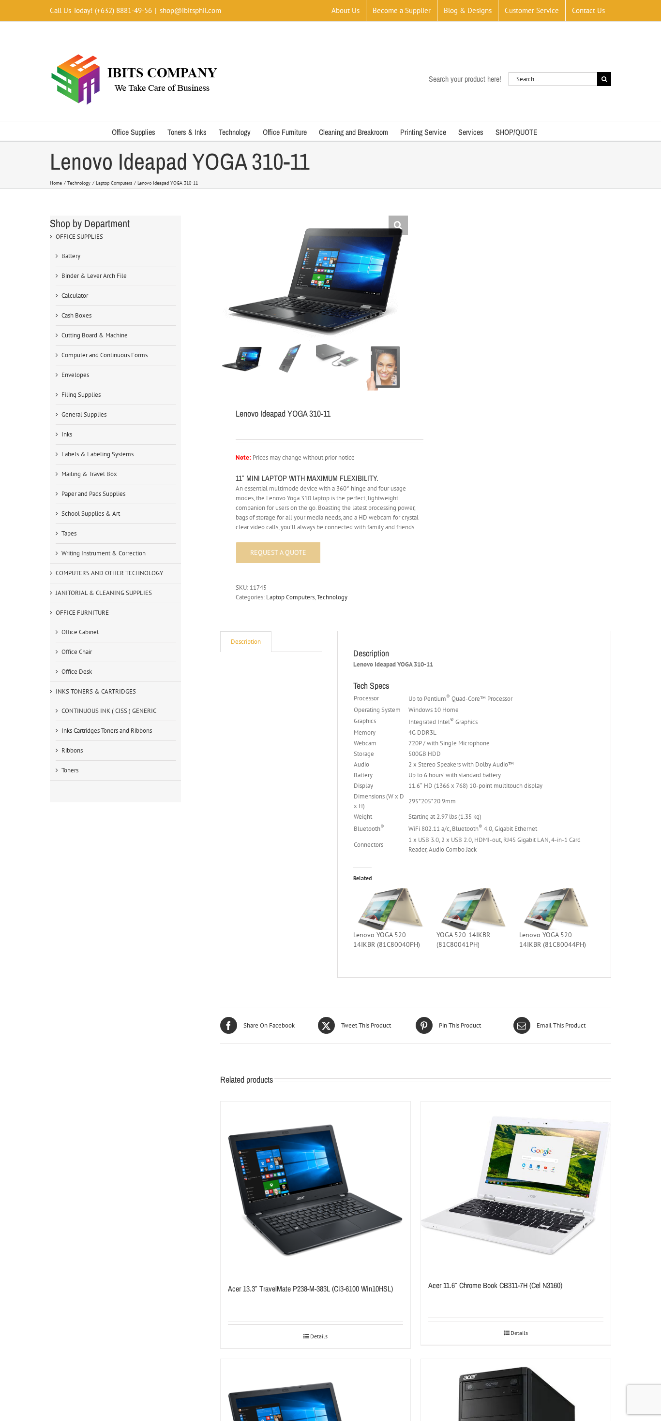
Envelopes (75, 375)
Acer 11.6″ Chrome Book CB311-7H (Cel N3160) (495, 1285)
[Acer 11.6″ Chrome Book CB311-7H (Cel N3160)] (516, 1186)
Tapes (68, 533)
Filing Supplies (81, 395)
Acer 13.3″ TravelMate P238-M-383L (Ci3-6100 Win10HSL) (310, 1288)
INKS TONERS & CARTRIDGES (96, 691)
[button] (398, 225)
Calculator (74, 295)
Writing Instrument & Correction (103, 553)
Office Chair (76, 652)
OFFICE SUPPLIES (79, 236)
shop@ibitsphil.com (190, 10)
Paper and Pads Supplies (93, 494)
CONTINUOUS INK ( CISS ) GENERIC (108, 711)
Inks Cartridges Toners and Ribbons (106, 730)
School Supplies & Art (90, 513)
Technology (332, 597)
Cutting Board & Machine (94, 335)
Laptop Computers (290, 597)
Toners (69, 770)
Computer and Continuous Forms (104, 355)
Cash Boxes (76, 315)
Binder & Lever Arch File (94, 276)
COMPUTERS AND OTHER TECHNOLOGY (109, 573)
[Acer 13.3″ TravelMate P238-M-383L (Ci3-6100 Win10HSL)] (315, 1187)
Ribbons (72, 750)
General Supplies (83, 414)
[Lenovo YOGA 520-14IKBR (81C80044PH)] (555, 909)
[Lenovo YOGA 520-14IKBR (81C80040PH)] (389, 909)
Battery (70, 256)
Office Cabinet (80, 632)
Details (319, 1336)
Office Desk (76, 671)
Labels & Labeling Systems (97, 454)
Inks (66, 434)
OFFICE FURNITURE (82, 613)
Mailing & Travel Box (89, 474)
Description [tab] (246, 642)
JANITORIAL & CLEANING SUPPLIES (104, 593)
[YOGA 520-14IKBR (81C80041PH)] (473, 909)
